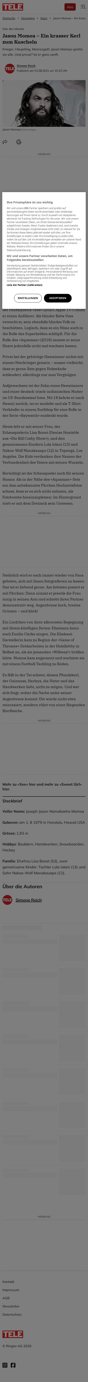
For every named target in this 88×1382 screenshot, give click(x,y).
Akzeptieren (57, 298)
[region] (44, 250)
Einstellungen (28, 298)
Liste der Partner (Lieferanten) (25, 285)
